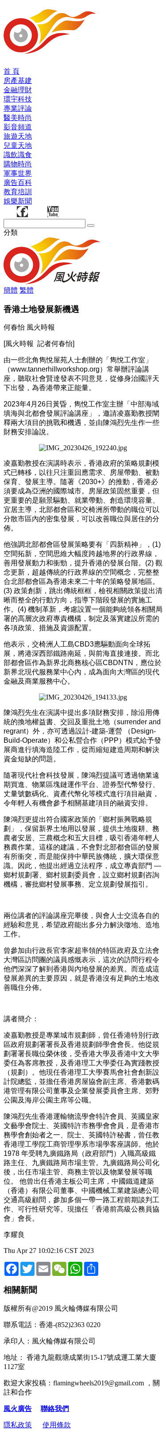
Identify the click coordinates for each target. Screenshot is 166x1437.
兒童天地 (18, 145)
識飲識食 (18, 154)
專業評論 (18, 108)
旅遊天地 (18, 136)
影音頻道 (18, 127)
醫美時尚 (18, 117)
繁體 (26, 290)
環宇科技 (18, 99)
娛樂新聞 (18, 201)
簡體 (11, 290)
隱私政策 (18, 1425)
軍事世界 (18, 173)
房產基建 (18, 80)
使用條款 (56, 1425)
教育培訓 (18, 192)
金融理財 (18, 90)
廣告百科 (18, 182)
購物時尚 (18, 164)
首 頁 (11, 71)
